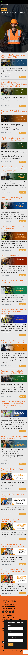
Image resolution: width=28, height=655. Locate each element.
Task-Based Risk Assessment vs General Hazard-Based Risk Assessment (13, 311)
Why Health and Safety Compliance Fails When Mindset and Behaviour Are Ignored (14, 84)
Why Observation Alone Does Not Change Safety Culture (13, 139)
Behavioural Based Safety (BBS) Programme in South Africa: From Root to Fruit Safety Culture (13, 405)
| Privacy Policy (20, 651)
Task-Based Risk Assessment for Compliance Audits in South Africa (14, 282)
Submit (11, 644)
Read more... (23, 76)
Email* (10, 631)
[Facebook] (3, 611)
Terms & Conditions (9, 651)
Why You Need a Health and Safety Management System (12, 341)
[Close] (25, 621)
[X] (10, 611)
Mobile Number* (13, 638)
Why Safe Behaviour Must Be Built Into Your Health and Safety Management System (14, 169)
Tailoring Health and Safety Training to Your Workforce (12, 520)
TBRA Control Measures (10, 255)
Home (2, 4)
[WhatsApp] (13, 611)
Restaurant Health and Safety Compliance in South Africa (12, 372)
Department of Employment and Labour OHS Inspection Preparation (12, 228)
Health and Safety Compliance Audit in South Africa (13, 56)
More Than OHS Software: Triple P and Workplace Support (14, 437)
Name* (10, 625)
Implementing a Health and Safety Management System (12, 545)
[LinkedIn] (6, 611)
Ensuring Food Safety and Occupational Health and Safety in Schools (13, 571)
